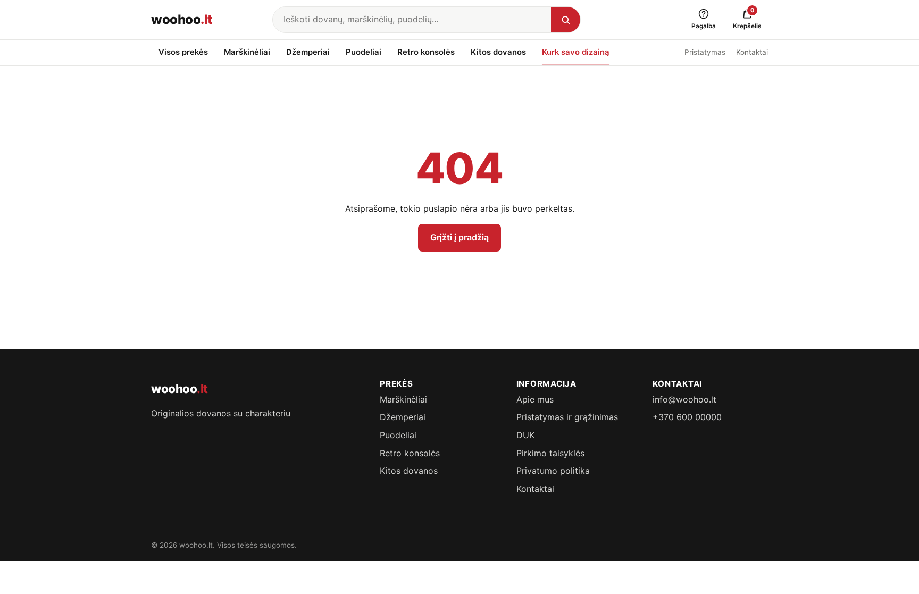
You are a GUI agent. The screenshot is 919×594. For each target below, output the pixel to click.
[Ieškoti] (565, 19)
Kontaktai (752, 52)
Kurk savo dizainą (575, 52)
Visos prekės (183, 52)
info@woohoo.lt (684, 399)
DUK (525, 435)
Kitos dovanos (498, 52)
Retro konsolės (426, 52)
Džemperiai (308, 52)
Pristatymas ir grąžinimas (567, 417)
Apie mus (535, 399)
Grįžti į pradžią (459, 237)
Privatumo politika (553, 470)
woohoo (182, 19)
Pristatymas (704, 52)
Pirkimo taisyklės (550, 453)
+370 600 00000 (687, 417)
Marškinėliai (247, 52)
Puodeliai (363, 52)
